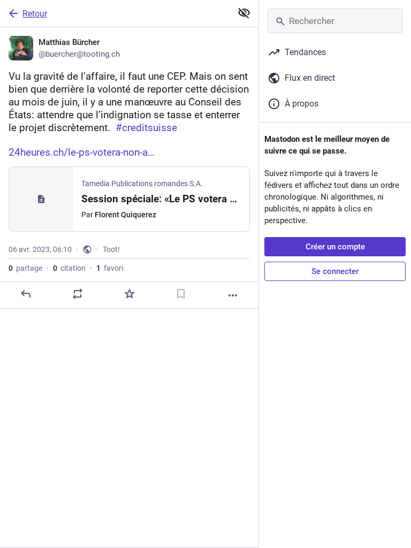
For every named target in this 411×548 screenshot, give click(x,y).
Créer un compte (335, 247)
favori (109, 268)
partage (25, 268)
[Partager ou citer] (77, 293)
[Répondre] (25, 293)
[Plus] (232, 295)
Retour (34, 14)
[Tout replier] (244, 13)
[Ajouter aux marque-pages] (180, 293)
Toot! (111, 249)
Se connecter (335, 271)
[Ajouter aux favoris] (129, 293)
